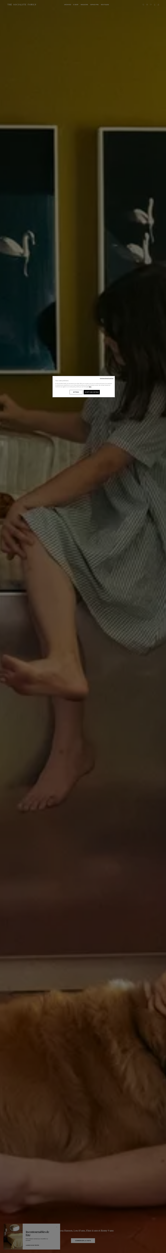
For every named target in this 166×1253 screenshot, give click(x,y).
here (90, 386)
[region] (83, 386)
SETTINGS (76, 392)
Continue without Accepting (106, 378)
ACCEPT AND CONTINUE (92, 392)
